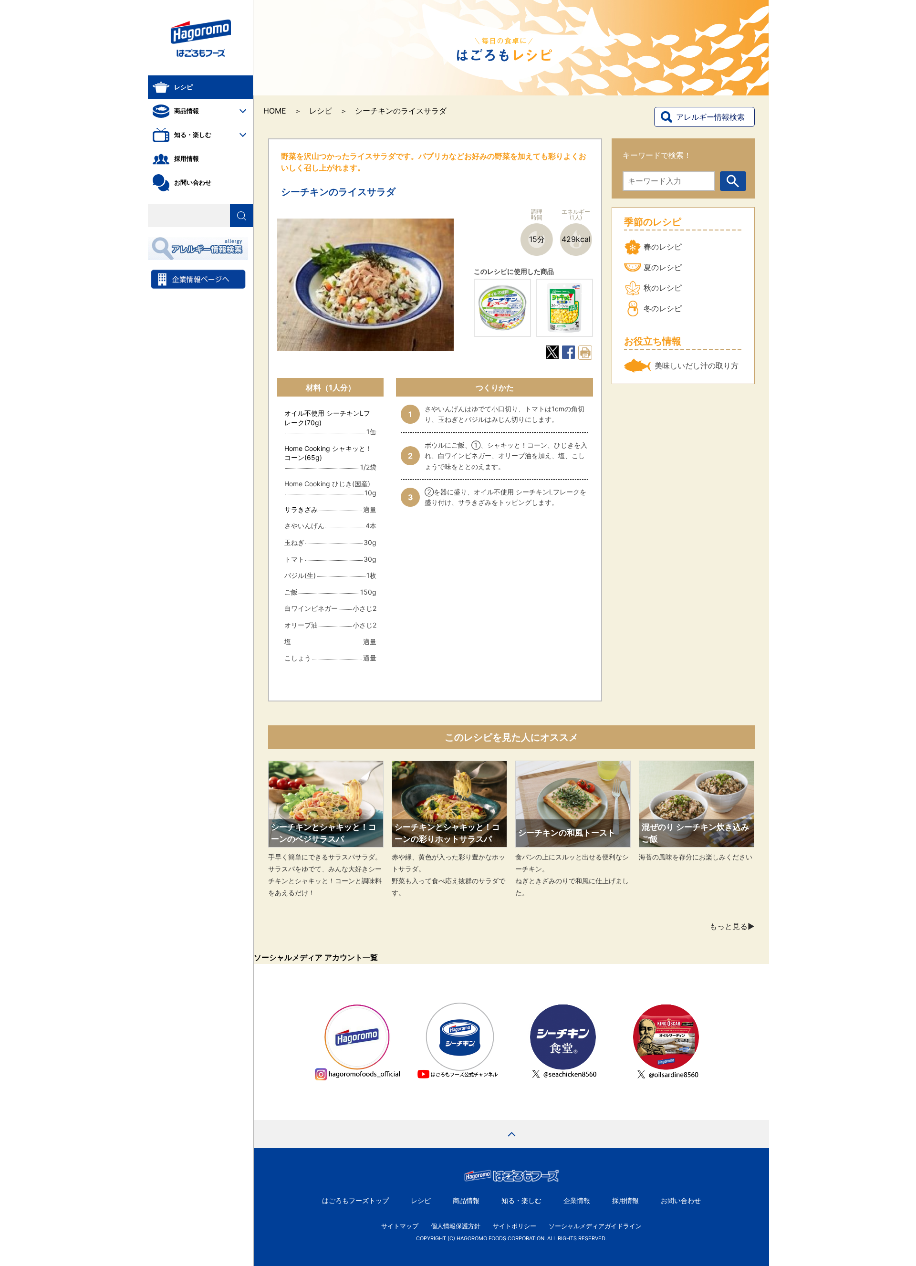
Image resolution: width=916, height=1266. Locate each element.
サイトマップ (399, 1226)
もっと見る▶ (732, 926)
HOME (274, 110)
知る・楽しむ (521, 1200)
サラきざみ (301, 509)
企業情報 (576, 1200)
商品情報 (466, 1200)
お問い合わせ (681, 1200)
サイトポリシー (514, 1226)
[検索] (241, 215)
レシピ (320, 110)
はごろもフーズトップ (355, 1200)
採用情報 (625, 1200)
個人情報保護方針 (455, 1226)
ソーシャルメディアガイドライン (595, 1226)
